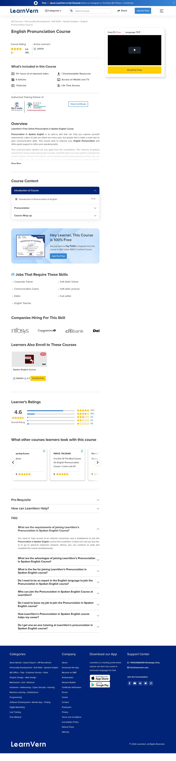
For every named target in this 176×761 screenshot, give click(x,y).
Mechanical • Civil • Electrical (22, 682)
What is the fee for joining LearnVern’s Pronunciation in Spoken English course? (52, 571)
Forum (65, 692)
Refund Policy (68, 727)
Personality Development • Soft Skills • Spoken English (51, 21)
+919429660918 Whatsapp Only (144, 662)
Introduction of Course (26, 190)
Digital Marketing (17, 707)
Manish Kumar (99, 453)
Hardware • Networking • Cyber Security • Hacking (32, 687)
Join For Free (58, 256)
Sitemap (65, 732)
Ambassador (67, 677)
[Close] (174, 3)
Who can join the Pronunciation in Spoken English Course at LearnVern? (55, 593)
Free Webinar (15, 717)
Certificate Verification (71, 687)
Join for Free (143, 10)
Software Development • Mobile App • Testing (30, 702)
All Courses (17, 21)
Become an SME (69, 672)
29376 (40, 48)
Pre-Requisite (21, 500)
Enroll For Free (38, 378)
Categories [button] (53, 10)
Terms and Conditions (71, 717)
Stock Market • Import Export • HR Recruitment (30, 662)
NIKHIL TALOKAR (62, 453)
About (64, 662)
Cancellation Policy (70, 722)
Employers (66, 707)
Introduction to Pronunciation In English (38, 199)
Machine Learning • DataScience (24, 692)
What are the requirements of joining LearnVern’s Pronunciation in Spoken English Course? (48, 529)
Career (65, 697)
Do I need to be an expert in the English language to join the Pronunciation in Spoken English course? (55, 582)
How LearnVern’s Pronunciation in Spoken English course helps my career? (53, 615)
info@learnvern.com (138, 667)
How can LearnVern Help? (30, 508)
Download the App (70, 667)
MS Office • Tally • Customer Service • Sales (29, 672)
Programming (16, 697)
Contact (65, 702)
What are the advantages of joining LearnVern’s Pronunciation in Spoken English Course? (56, 560)
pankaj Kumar (22, 453)
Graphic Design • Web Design (23, 677)
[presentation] (12, 462)
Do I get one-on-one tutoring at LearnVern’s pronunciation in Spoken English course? (55, 627)
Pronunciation (21, 207)
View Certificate (78, 104)
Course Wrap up (23, 215)
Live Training (15, 712)
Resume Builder (69, 682)
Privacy (65, 712)
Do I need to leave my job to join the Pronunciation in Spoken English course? (56, 604)
